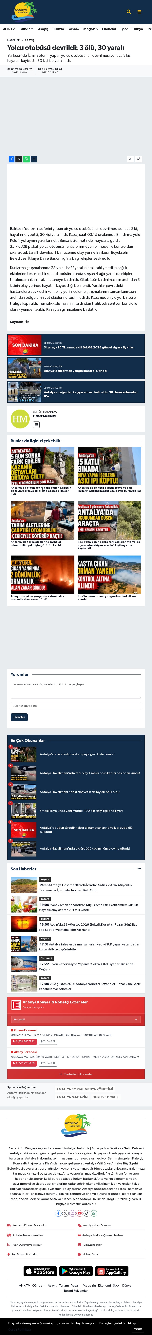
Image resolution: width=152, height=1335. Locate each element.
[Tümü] (139, 869)
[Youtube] (79, 1213)
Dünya (138, 29)
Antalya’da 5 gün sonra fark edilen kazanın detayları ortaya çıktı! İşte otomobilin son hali (41, 491)
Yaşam (73, 29)
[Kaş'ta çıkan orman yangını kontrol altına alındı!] (110, 574)
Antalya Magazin (72, 1097)
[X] (65, 1213)
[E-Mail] (36, 425)
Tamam (138, 1329)
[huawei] (111, 1271)
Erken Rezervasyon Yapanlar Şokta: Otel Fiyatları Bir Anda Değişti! (86, 966)
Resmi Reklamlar (76, 1291)
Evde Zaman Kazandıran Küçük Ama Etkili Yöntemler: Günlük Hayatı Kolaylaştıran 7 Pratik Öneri (88, 907)
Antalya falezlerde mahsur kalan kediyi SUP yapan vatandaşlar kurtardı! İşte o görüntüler (89, 947)
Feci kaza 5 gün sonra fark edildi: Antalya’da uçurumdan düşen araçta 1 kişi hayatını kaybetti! (109, 545)
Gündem (26, 29)
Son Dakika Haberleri (24, 1254)
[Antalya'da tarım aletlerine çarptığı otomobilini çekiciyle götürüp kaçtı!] (42, 520)
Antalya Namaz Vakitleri (28, 1235)
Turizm (58, 29)
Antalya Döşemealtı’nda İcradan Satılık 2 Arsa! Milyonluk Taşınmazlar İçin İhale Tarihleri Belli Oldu (85, 887)
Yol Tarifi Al (49, 1041)
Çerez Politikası (19, 1329)
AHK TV (9, 29)
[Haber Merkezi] (20, 419)
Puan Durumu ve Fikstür (27, 1244)
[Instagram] (72, 1213)
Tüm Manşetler (92, 1244)
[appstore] (40, 1271)
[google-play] (76, 1271)
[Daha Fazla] (34, 159)
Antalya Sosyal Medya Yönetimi (84, 1089)
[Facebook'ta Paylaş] (11, 159)
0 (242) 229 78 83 (25, 1063)
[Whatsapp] (94, 1213)
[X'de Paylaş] (18, 159)
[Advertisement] (79, 637)
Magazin (90, 29)
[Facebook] (58, 1213)
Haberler (13, 40)
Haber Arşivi (90, 1254)
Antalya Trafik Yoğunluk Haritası (102, 1235)
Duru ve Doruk (106, 1097)
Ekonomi (109, 29)
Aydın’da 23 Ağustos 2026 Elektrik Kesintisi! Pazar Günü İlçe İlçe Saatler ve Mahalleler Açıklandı (88, 927)
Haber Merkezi (44, 416)
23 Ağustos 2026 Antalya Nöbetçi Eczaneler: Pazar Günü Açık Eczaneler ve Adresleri (89, 986)
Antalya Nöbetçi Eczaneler (29, 1225)
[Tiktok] (87, 1213)
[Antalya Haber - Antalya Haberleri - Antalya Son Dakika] (24, 12)
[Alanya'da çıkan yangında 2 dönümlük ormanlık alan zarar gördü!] (42, 574)
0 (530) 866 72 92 (25, 1041)
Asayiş (43, 29)
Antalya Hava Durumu (97, 1225)
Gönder (19, 717)
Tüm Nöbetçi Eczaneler (77, 1074)
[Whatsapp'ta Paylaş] (26, 159)
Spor (124, 29)
